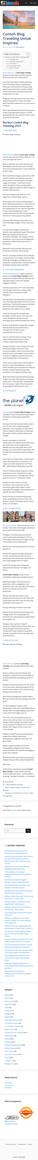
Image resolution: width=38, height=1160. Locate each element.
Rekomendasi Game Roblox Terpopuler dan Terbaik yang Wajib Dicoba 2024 (18, 973)
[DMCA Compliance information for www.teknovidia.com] (12, 1119)
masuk (14, 810)
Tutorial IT (8, 1061)
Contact (29, 1144)
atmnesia (8, 1087)
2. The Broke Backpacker (15, 61)
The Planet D (10, 390)
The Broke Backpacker (14, 269)
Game (7, 1017)
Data (6, 1007)
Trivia (7, 1057)
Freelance (8, 1011)
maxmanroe (9, 1085)
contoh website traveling (14, 785)
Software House (10, 1048)
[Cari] (28, 831)
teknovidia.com (8, 73)
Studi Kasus (9, 1051)
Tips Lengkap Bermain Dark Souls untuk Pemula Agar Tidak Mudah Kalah (17, 957)
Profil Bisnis (9, 1036)
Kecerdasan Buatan (12, 1020)
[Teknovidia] (10, 3)
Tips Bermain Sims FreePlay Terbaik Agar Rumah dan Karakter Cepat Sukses (18, 933)
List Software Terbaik (12, 1026)
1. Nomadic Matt (13, 59)
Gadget (7, 1014)
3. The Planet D (13, 63)
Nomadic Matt (11, 130)
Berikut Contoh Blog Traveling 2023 (17, 57)
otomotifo (8, 1083)
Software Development (13, 1045)
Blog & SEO (9, 782)
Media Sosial (9, 1029)
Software (8, 1042)
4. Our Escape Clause (14, 66)
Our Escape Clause (13, 508)
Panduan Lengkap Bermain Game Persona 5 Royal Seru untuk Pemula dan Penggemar (18, 920)
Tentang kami (21, 1144)
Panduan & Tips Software (14, 1032)
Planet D (6, 412)
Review (7, 1039)
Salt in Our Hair (11, 640)
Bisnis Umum (9, 1001)
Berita (7, 995)
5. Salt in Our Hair (13, 68)
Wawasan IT (9, 1064)
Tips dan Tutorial (11, 1054)
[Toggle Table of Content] (27, 54)
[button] (26, 3)
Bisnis (7, 998)
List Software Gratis (12, 1023)
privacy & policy (11, 1144)
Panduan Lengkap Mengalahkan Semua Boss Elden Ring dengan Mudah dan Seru (19, 965)
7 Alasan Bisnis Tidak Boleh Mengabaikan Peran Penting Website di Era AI (18, 874)
